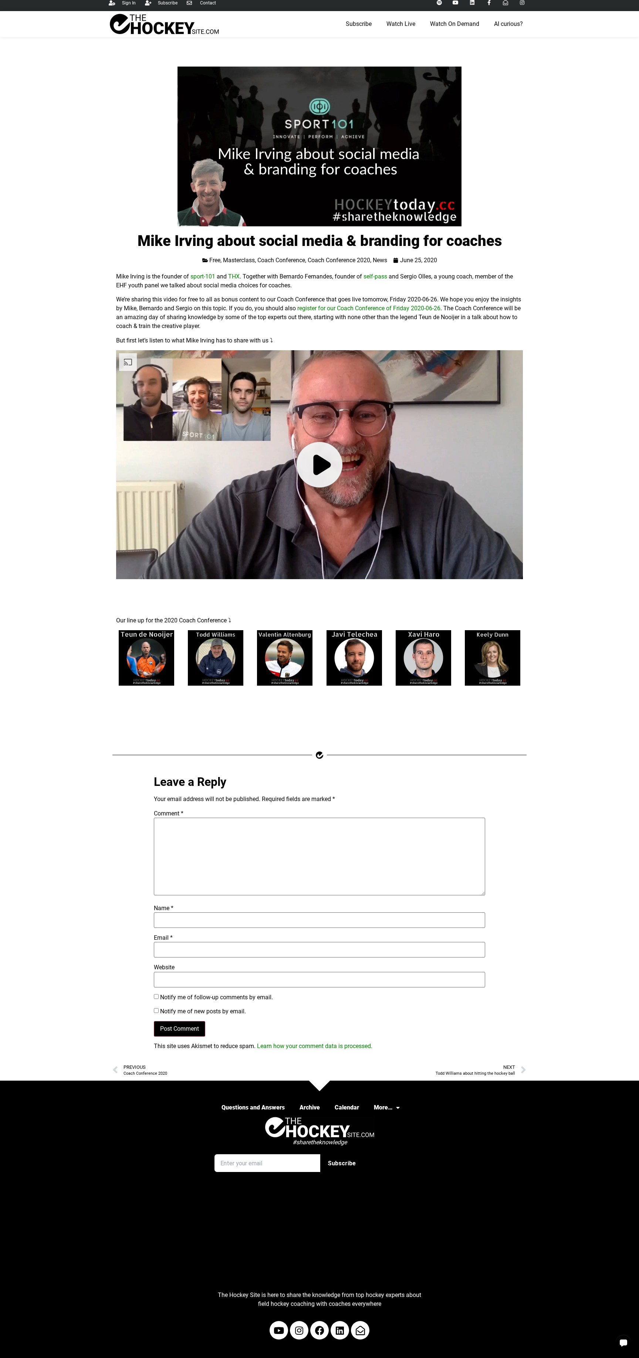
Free (214, 260)
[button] (623, 1342)
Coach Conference (281, 260)
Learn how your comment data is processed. (314, 1046)
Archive (310, 1107)
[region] (319, 464)
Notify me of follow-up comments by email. (216, 997)
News (380, 260)
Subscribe (359, 23)
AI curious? (508, 23)
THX (234, 276)
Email (163, 938)
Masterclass (239, 260)
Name (163, 908)
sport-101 (202, 276)
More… (383, 1107)
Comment (168, 814)
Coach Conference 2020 (339, 260)
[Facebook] (319, 1330)
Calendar (347, 1107)
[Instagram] (299, 1330)
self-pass (375, 276)
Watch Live (400, 23)
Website (164, 967)
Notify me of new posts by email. (203, 1011)
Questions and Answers (253, 1107)
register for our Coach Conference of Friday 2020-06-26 (368, 308)
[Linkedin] (340, 1330)
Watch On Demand (454, 23)
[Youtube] (279, 1330)
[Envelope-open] (360, 1330)
